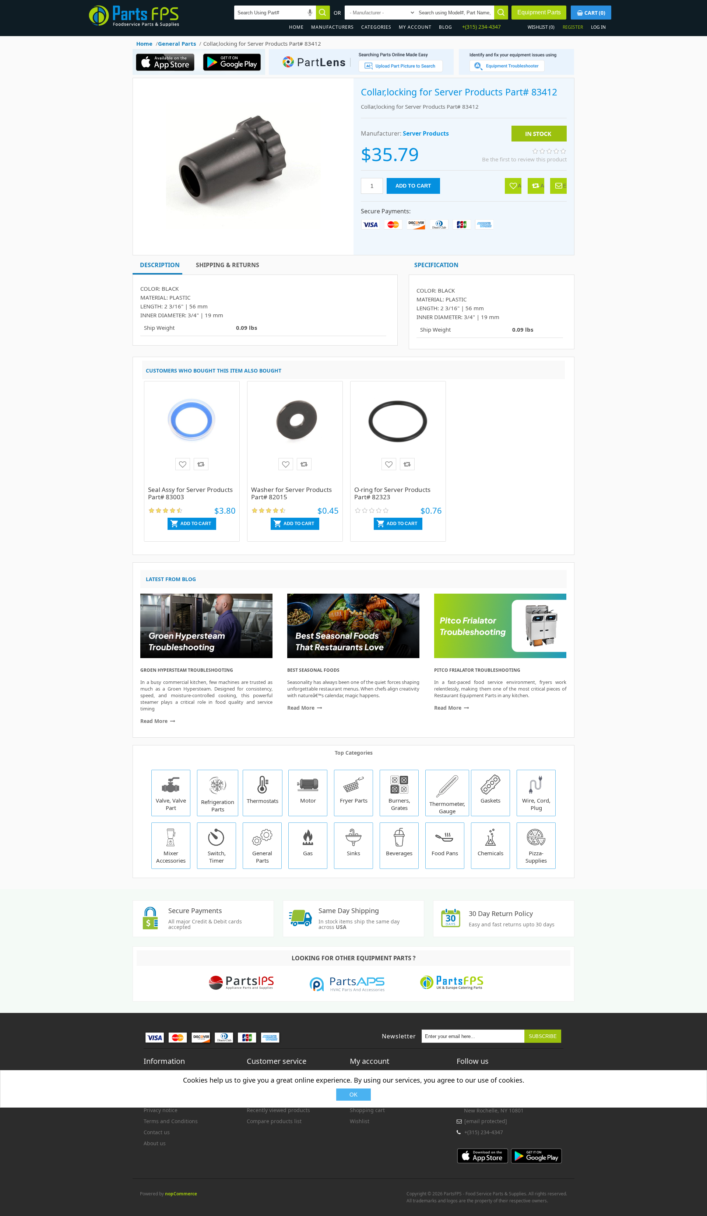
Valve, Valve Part (171, 804)
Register (573, 27)
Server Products (426, 133)
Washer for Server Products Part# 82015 (291, 493)
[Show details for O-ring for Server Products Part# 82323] (398, 434)
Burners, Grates (399, 804)
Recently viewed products (278, 1110)
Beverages (399, 853)
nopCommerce (181, 1194)
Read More (154, 720)
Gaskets (490, 800)
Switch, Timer (217, 856)
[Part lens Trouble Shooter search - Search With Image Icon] (516, 72)
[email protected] (485, 1121)
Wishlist (359, 1121)
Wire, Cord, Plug (536, 804)
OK (353, 1094)
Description (160, 265)
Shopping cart (367, 1110)
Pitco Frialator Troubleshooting (477, 670)
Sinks (353, 853)
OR (337, 12)
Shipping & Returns (227, 265)
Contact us (157, 1132)
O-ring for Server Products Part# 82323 (392, 493)
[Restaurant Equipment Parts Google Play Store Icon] (233, 72)
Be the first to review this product (524, 159)
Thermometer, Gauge (447, 807)
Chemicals (490, 853)
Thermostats (262, 800)
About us (155, 1143)
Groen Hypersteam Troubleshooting (186, 670)
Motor (308, 800)
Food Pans (445, 853)
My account (415, 27)
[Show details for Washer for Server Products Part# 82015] (294, 434)
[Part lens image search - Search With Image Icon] (359, 72)
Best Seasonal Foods (313, 670)
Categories (376, 27)
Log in (598, 27)
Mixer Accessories (171, 856)
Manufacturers (332, 27)
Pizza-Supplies (536, 856)
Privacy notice (160, 1110)
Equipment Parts (539, 12)
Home (296, 27)
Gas (308, 853)
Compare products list (274, 1121)
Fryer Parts (353, 800)
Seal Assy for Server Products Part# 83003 (190, 493)
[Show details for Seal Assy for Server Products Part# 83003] (191, 434)
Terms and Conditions (171, 1121)
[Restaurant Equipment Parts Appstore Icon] (167, 72)
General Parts (262, 856)
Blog (445, 27)
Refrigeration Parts (217, 805)
